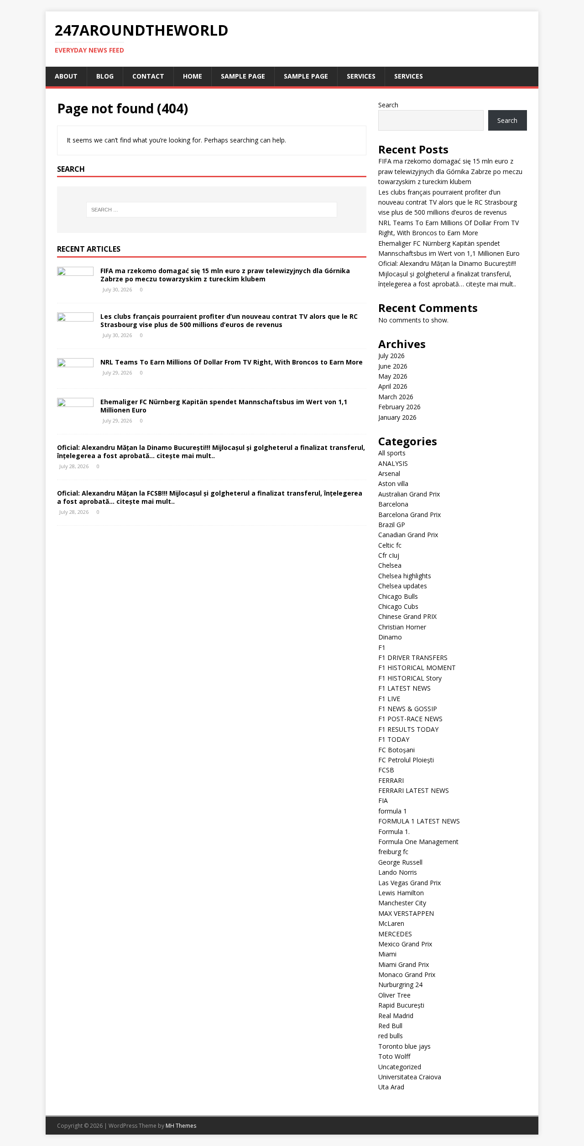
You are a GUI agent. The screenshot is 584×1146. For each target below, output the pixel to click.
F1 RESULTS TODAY (408, 729)
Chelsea (390, 565)
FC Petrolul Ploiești (406, 759)
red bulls (390, 1035)
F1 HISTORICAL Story (410, 678)
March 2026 (395, 396)
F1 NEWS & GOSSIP (407, 708)
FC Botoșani (396, 749)
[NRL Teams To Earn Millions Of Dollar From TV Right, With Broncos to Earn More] (75, 373)
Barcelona (393, 504)
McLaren (391, 923)
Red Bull (390, 1025)
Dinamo (390, 637)
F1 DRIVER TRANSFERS (413, 657)
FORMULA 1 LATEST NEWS (419, 821)
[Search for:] (212, 209)
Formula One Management (418, 841)
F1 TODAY (393, 739)
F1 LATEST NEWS (404, 688)
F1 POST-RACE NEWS (410, 718)
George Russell (400, 862)
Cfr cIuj (388, 555)
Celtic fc (390, 545)
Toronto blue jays (404, 1046)
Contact (148, 76)
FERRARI (391, 780)
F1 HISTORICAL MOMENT (417, 667)
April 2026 (392, 386)
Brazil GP (391, 524)
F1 (382, 647)
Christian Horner (402, 627)
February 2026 (399, 406)
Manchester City (402, 902)
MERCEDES (395, 933)
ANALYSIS (393, 463)
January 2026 (397, 417)
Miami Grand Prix (403, 964)
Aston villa (393, 483)
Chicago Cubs (398, 606)
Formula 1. (394, 831)
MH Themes (181, 1126)
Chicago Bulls (398, 596)
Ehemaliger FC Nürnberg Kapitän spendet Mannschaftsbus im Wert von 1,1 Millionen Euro (223, 405)
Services (361, 76)
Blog (105, 76)
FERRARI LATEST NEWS (413, 790)
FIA (383, 800)
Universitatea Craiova (409, 1076)
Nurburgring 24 (400, 984)
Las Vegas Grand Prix (409, 882)
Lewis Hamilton (401, 892)
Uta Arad (391, 1087)
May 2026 (392, 376)
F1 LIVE (389, 698)
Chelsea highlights (404, 575)
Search (388, 104)
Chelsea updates (402, 585)
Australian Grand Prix (409, 494)
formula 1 (392, 811)
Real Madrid (395, 1015)
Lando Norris (397, 872)
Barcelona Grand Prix (409, 514)
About (66, 76)
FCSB (386, 770)
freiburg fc (393, 851)
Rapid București (401, 1005)
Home (192, 76)
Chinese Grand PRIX (407, 616)
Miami (387, 954)
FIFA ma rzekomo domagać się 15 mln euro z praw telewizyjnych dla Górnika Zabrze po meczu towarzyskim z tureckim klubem (225, 274)
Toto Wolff (394, 1056)
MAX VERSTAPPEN (406, 913)
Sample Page (243, 76)
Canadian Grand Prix (408, 534)
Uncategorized (399, 1066)
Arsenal (389, 473)
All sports (392, 453)
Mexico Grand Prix (405, 944)
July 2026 (391, 355)
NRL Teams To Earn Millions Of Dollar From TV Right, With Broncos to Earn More (231, 362)
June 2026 (392, 366)
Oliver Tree (394, 995)
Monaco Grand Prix (406, 974)
